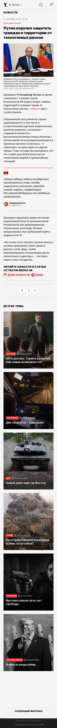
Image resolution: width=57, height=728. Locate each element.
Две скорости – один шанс (25, 422)
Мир (8, 478)
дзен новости (19, 275)
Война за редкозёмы (21, 664)
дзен (39, 275)
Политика (11, 596)
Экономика (12, 418)
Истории (10, 354)
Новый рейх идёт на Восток (26, 483)
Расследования (14, 660)
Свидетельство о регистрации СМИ (29, 725)
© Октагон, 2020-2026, (29, 721)
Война (9, 535)
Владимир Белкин (12, 23)
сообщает (34, 108)
